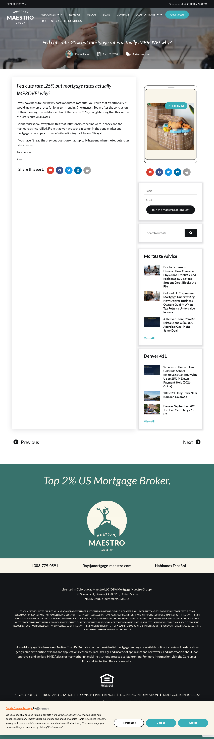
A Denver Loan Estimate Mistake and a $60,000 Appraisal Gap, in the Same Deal (179, 324)
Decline (161, 722)
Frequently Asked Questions (61, 20)
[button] (50, 170)
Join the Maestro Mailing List (171, 209)
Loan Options (145, 14)
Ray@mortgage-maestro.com (107, 565)
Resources (48, 14)
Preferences (129, 722)
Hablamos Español (170, 565)
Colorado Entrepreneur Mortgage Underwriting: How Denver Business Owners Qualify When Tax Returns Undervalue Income (179, 302)
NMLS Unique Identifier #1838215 (107, 599)
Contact (123, 14)
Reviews (74, 14)
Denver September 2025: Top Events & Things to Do (180, 410)
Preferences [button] (55, 727)
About (91, 14)
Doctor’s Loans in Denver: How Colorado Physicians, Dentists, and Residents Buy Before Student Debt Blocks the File (179, 276)
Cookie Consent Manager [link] (19, 708)
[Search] (191, 233)
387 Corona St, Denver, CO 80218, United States (107, 594)
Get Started (177, 14)
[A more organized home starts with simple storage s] (170, 126)
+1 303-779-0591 (197, 4)
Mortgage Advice (140, 54)
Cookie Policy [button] (74, 723)
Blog (106, 14)
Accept (193, 722)
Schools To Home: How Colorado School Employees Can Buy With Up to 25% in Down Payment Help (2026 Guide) (180, 376)
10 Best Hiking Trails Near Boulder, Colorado (180, 395)
